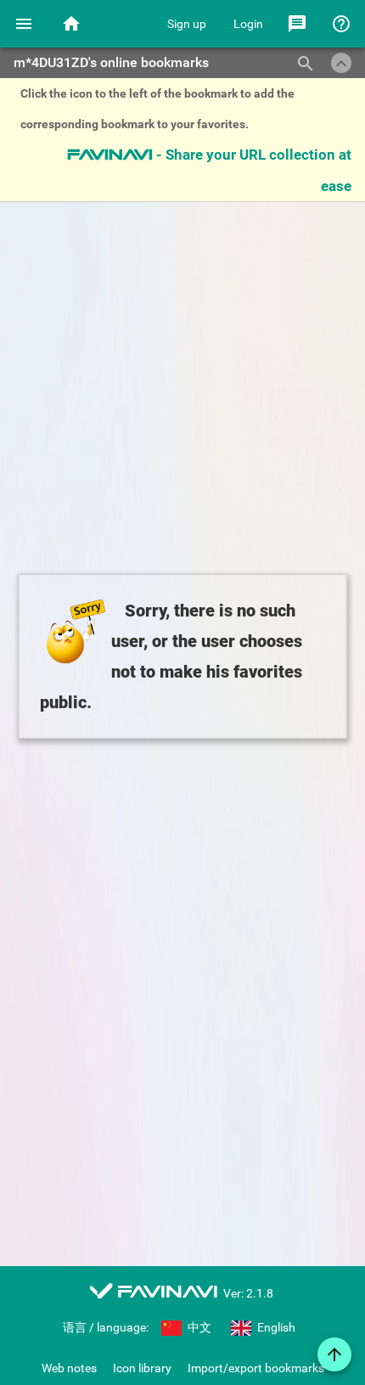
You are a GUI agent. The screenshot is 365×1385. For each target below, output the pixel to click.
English (275, 1327)
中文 (198, 1327)
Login (248, 24)
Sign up (186, 24)
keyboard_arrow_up (341, 63)
